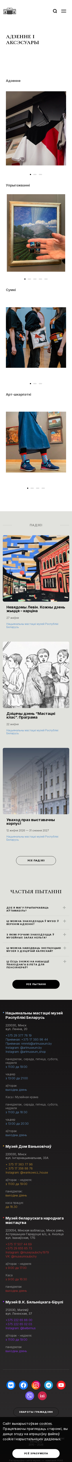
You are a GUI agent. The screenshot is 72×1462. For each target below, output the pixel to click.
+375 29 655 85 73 (19, 1248)
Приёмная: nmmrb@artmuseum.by (29, 1043)
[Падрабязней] (36, 585)
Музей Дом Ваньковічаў (28, 1146)
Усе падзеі (36, 860)
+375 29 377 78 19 (19, 1035)
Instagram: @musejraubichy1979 (27, 1252)
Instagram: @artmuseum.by (24, 1047)
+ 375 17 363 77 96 (19, 1164)
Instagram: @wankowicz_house (27, 1172)
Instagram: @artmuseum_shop (26, 1051)
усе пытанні (36, 984)
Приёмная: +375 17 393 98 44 (27, 1039)
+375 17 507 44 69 (19, 1244)
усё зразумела (36, 1453)
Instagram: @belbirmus (21, 1328)
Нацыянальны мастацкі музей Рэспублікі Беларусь (34, 1015)
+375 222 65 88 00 (19, 1320)
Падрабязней (18, 626)
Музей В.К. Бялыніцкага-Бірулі (34, 1302)
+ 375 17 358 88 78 (19, 1168)
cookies (45, 1423)
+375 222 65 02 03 (19, 1324)
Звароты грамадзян (36, 1411)
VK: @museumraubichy (21, 1256)
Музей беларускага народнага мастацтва (35, 1220)
